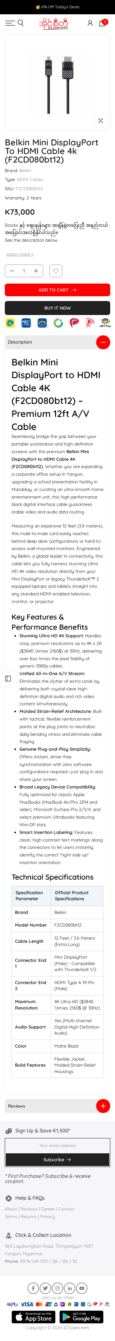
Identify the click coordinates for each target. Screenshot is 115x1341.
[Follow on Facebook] (33, 1288)
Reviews (28, 1209)
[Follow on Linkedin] (69, 1288)
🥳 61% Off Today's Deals (57, 6)
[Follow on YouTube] (82, 1288)
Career (48, 1209)
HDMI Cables (30, 179)
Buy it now (57, 308)
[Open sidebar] (8, 679)
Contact (66, 1209)
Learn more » (19, 254)
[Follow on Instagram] (57, 1288)
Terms (11, 1216)
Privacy (47, 1216)
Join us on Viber (57, 1297)
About (11, 1209)
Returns (29, 1216)
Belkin (25, 170)
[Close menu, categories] (83, 11)
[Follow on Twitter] (45, 1288)
